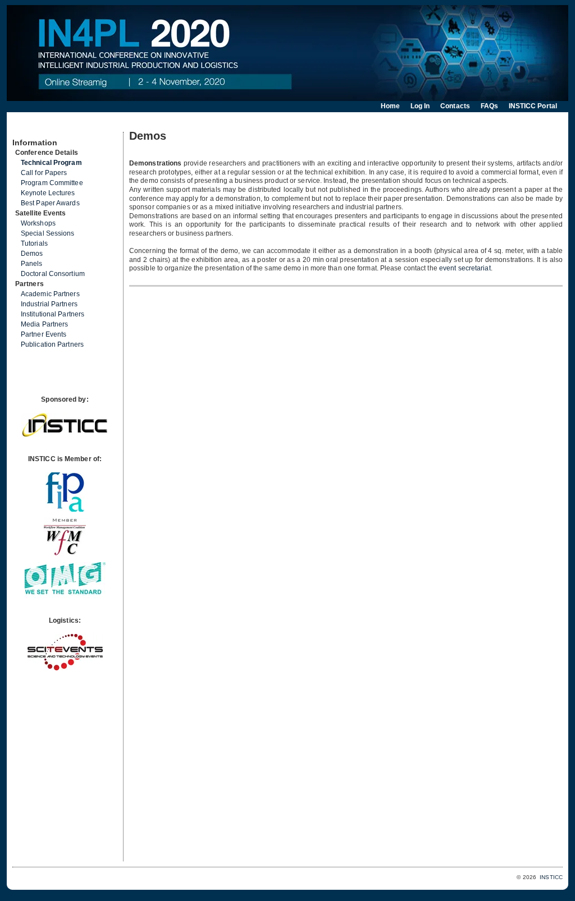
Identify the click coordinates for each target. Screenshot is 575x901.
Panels (32, 264)
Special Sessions (48, 233)
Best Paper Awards (50, 203)
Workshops (38, 223)
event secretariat (465, 268)
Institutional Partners (52, 314)
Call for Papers (44, 173)
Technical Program (51, 163)
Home (390, 106)
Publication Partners (52, 344)
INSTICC (551, 877)
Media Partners (44, 324)
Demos (32, 254)
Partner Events (43, 334)
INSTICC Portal (533, 106)
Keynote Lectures (48, 193)
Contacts (455, 106)
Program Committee (52, 183)
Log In (420, 106)
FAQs (489, 106)
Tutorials (34, 243)
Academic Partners (50, 294)
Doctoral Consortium (53, 274)
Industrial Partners (49, 304)
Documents (24, 127)
